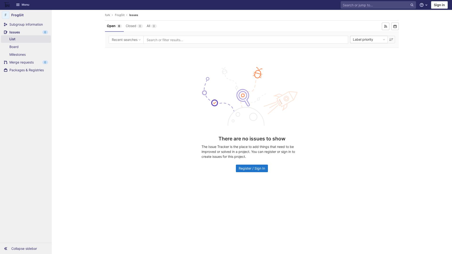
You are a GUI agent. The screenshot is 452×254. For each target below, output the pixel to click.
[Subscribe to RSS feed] (385, 26)
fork (107, 15)
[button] (26, 248)
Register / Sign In (252, 168)
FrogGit (120, 15)
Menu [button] (25, 4)
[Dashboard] (7, 5)
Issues (133, 15)
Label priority (363, 39)
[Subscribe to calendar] (395, 26)
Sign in (439, 5)
